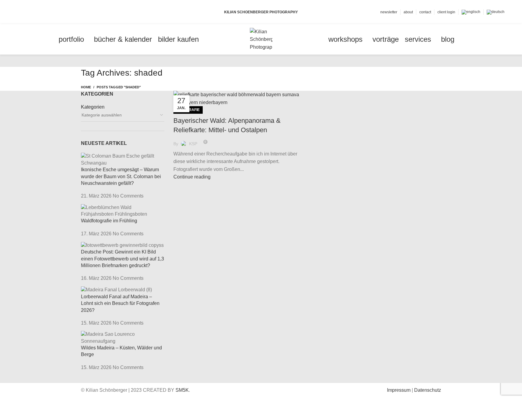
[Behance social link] (41, 12)
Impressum (399, 390)
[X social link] (27, 12)
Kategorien (93, 107)
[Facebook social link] (21, 12)
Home (86, 87)
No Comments (128, 195)
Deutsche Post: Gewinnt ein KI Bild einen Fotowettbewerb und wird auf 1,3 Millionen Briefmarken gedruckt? (122, 258)
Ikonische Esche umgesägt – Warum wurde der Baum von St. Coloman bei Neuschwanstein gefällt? (121, 176)
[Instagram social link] (34, 12)
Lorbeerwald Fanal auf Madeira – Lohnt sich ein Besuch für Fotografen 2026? (120, 303)
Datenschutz (427, 390)
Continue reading (192, 176)
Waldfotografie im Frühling (109, 220)
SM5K (182, 390)
